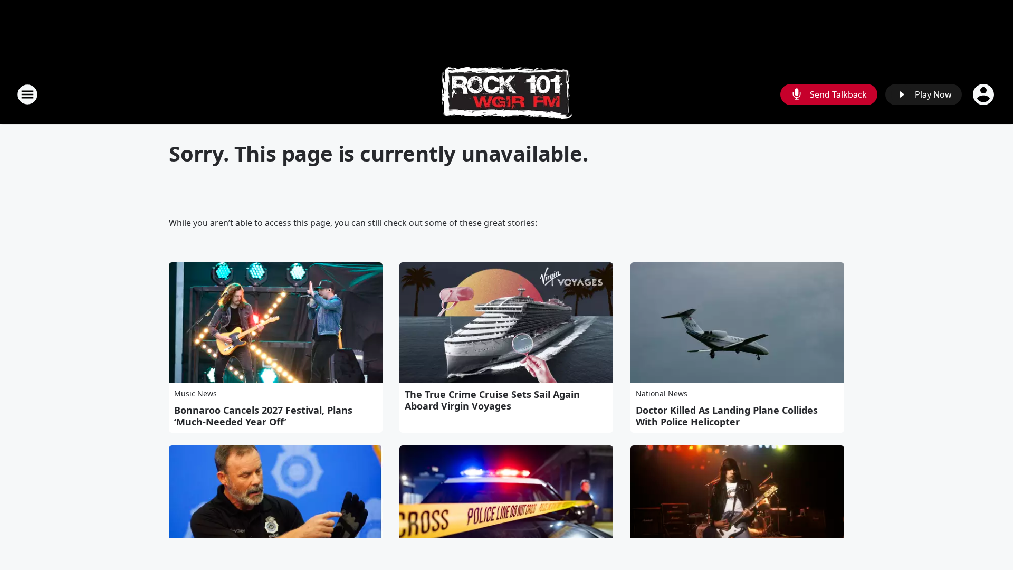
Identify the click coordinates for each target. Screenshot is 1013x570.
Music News (195, 393)
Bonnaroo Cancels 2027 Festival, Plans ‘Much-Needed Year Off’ (263, 416)
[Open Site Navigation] (27, 94)
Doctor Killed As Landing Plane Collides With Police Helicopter (727, 416)
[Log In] (984, 94)
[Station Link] (506, 94)
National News (661, 393)
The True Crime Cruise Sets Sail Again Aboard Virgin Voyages (492, 400)
